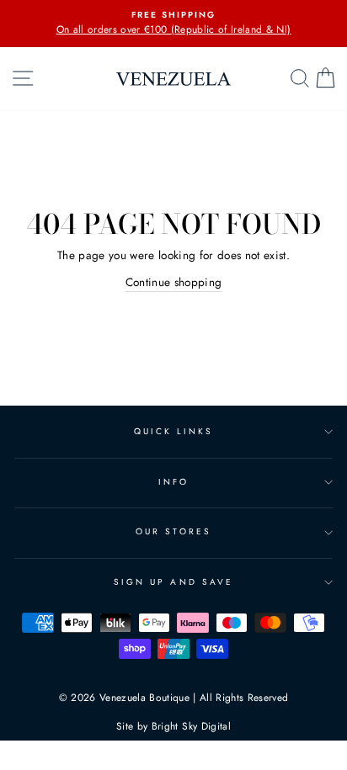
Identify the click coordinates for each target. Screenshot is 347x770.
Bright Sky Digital (191, 726)
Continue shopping (173, 281)
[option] (173, 23)
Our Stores (173, 531)
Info (173, 481)
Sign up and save (173, 582)
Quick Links (174, 431)
